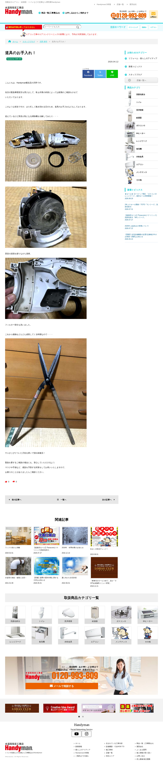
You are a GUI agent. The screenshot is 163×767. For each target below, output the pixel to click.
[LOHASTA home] (101, 708)
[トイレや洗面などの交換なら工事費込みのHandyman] (33, 747)
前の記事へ (16, 500)
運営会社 (133, 4)
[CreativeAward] (62, 708)
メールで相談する (63, 686)
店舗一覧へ (141, 80)
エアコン (153, 27)
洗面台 (144, 27)
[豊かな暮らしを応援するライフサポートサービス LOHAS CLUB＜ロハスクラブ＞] (24, 708)
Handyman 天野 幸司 (14, 59)
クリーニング (133, 27)
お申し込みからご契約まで (76, 13)
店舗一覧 (120, 4)
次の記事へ (107, 500)
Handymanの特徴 (104, 4)
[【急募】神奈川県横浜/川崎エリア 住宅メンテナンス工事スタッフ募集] (139, 708)
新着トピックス (135, 66)
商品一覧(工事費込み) (50, 13)
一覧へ (63, 500)
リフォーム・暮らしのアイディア (143, 58)
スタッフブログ (135, 74)
